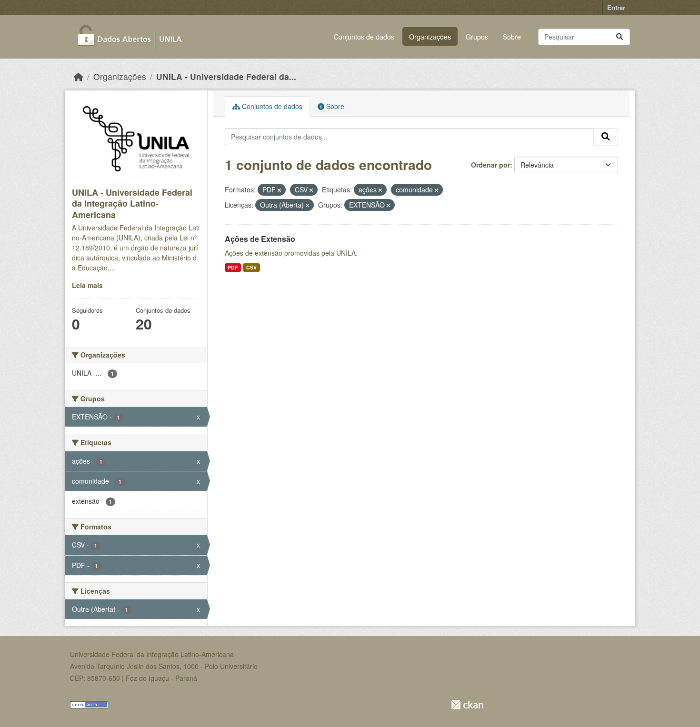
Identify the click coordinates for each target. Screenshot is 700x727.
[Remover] (279, 190)
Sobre (512, 36)
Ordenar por (490, 164)
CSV (251, 267)
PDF (233, 267)
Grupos (477, 36)
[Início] (78, 76)
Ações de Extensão (260, 238)
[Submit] (619, 37)
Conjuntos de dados (364, 36)
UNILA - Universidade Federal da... (226, 76)
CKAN (467, 705)
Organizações (430, 36)
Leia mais (87, 285)
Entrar (616, 7)
